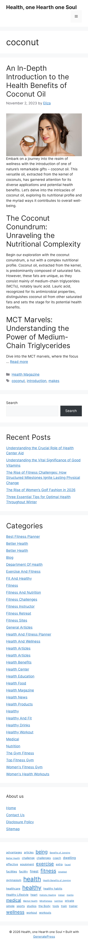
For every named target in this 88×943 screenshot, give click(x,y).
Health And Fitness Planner (28, 634)
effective (12, 864)
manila (70, 895)
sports (21, 906)
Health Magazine (25, 374)
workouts (45, 912)
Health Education (20, 676)
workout (31, 912)
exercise (45, 863)
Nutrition (13, 746)
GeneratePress (44, 936)
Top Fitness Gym (20, 760)
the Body (44, 906)
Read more (19, 362)
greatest (62, 871)
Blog (9, 557)
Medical (12, 739)
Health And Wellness (23, 641)
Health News (16, 697)
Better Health (17, 543)
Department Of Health (24, 564)
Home (11, 808)
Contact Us (15, 815)
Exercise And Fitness (23, 571)
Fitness (12, 585)
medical (13, 900)
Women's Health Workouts (27, 774)
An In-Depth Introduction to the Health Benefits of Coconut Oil (37, 81)
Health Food (16, 683)
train (64, 906)
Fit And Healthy (19, 578)
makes (54, 381)
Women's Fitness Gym (24, 767)
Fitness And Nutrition (23, 592)
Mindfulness (45, 901)
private (69, 900)
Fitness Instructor (20, 606)
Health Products (19, 704)
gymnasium (13, 880)
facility (23, 871)
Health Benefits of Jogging (57, 880)
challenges (44, 858)
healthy (31, 887)
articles (29, 852)
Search (12, 403)
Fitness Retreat (18, 613)
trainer (73, 906)
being (42, 851)
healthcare (13, 888)
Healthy (12, 711)
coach (57, 858)
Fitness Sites (16, 620)
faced (68, 864)
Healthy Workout (19, 732)
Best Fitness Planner (23, 536)
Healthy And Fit (19, 718)
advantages (14, 852)
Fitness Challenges (21, 599)
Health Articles (18, 648)
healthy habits (52, 888)
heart (33, 894)
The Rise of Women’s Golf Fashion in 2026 (41, 490)
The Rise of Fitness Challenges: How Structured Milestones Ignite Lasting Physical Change (43, 477)
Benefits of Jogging (60, 852)
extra (59, 864)
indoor (61, 895)
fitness (48, 871)
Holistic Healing (47, 895)
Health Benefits (19, 662)
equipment (27, 864)
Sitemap (13, 829)
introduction (36, 381)
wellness (15, 912)
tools (56, 906)
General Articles (19, 627)
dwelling (69, 858)
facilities (11, 871)
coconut (18, 381)
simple (10, 906)
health (32, 879)
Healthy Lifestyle (17, 894)
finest (34, 871)
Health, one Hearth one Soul (41, 7)
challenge (28, 858)
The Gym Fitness (20, 753)
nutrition (58, 901)
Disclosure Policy (20, 822)
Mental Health (30, 901)
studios (31, 906)
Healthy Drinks (18, 725)
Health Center (17, 669)
